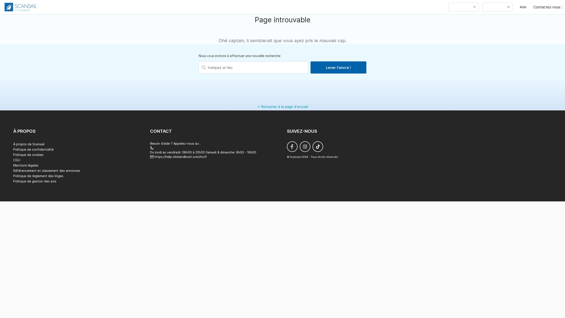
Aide (523, 7)
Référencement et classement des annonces (46, 170)
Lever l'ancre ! (338, 67)
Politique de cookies (28, 155)
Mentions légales (25, 165)
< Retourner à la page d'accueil (282, 106)
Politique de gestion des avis (34, 181)
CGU (16, 160)
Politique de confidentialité (33, 149)
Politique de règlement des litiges (38, 176)
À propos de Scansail (28, 144)
